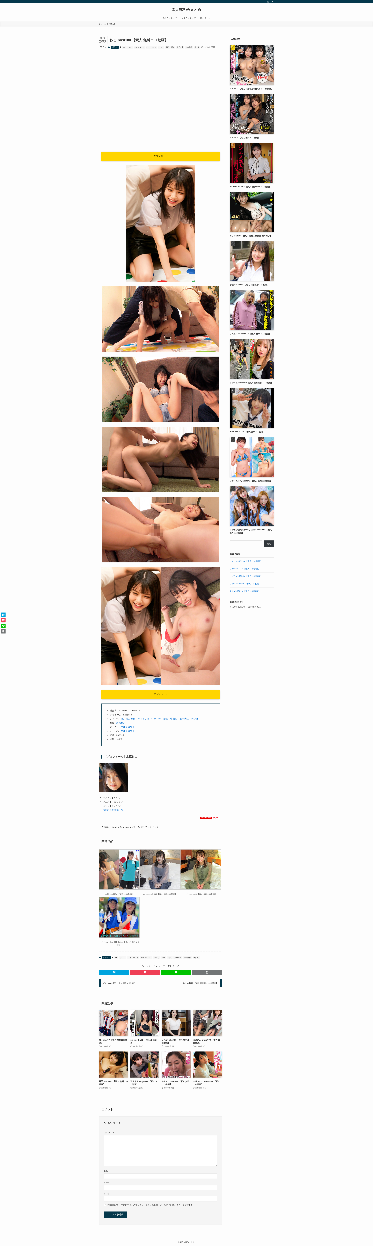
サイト (107, 1194)
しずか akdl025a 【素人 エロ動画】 (246, 576)
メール (107, 1183)
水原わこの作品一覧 (113, 810)
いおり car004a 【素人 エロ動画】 (245, 584)
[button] (114, 972)
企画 (167, 47)
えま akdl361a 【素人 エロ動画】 (245, 591)
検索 (269, 543)
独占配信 (189, 47)
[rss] (268, 1)
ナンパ (129, 47)
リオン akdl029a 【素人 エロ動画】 (246, 561)
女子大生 (180, 47)
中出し (161, 47)
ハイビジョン (151, 47)
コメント (109, 1132)
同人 (173, 47)
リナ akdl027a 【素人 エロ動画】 (245, 569)
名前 (106, 1171)
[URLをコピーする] (207, 972)
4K (124, 47)
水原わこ (114, 47)
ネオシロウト (139, 47)
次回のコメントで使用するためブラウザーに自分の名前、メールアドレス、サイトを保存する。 (151, 1205)
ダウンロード (161, 156)
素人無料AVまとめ (186, 9)
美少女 (197, 47)
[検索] (272, 1)
